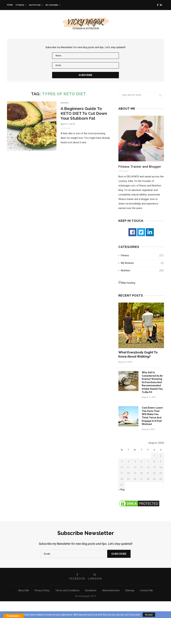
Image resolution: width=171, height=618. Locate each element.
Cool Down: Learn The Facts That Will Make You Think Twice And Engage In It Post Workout (152, 415)
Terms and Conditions (67, 590)
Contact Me (146, 590)
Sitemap (129, 590)
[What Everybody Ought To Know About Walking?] (141, 325)
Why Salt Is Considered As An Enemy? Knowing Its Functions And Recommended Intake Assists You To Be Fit (152, 382)
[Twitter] (141, 232)
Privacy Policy (42, 590)
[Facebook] (132, 232)
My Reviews (142, 262)
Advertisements (111, 590)
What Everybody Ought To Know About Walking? (138, 354)
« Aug (121, 489)
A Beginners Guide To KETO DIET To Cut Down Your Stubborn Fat (84, 113)
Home (10, 5)
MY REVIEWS (52, 5)
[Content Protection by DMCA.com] (139, 500)
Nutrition (35, 5)
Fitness (20, 5)
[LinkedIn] (150, 232)
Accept (149, 614)
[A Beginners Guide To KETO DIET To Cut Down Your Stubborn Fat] (31, 126)
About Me (23, 590)
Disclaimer (91, 590)
